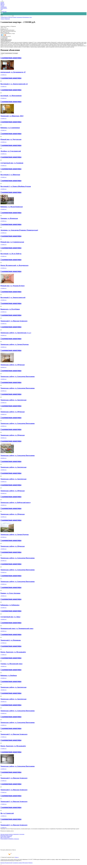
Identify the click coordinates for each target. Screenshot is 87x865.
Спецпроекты (3, 6)
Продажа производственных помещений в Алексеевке (12, 834)
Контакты (3, 862)
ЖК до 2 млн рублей (5, 837)
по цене (2, 53)
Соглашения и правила (17, 862)
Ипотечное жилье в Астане (6, 835)
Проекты (30, 862)
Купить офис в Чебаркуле (6, 836)
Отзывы (2, 5)
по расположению (8, 53)
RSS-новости (25, 862)
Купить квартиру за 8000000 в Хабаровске (10, 838)
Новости (2, 3)
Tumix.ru (17, 857)
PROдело (3, 4)
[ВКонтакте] (1, 35)
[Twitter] (2, 35)
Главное (2, 18)
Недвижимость (4, 8)
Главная (2, 2)
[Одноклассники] (4, 35)
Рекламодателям (8, 862)
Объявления (7, 18)
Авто (2, 9)
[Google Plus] (5, 35)
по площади (15, 53)
